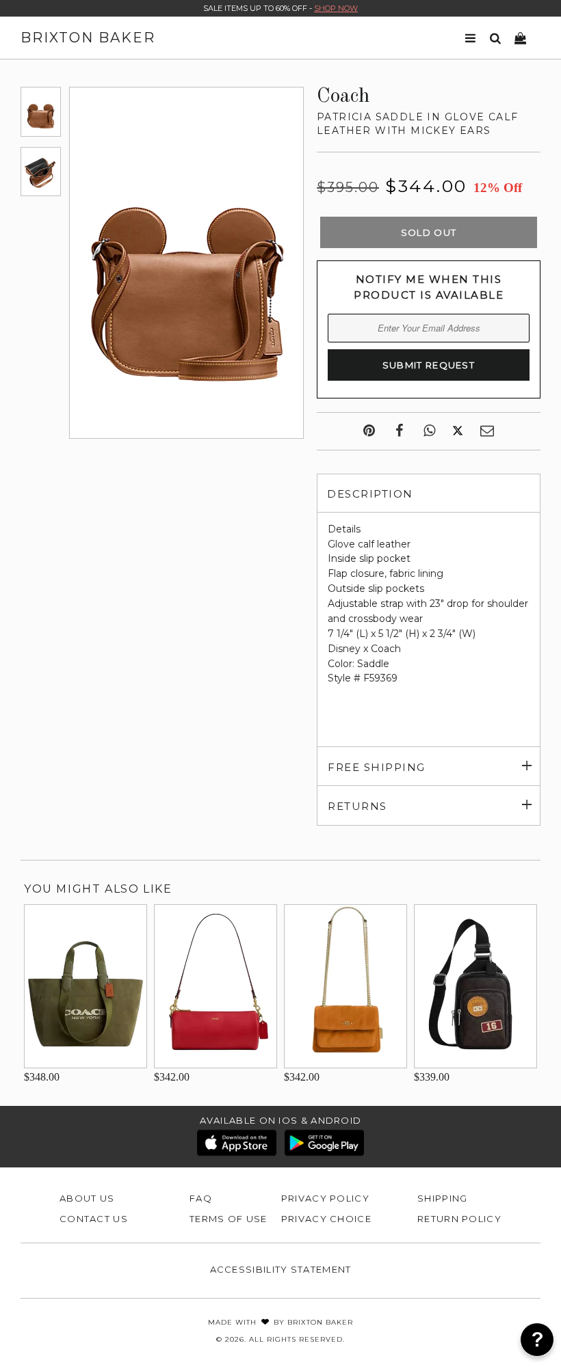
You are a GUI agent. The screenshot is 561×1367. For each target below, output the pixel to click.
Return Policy (459, 1218)
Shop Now (336, 8)
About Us (87, 1198)
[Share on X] (457, 431)
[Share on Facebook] (399, 431)
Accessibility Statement (281, 1269)
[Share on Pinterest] (369, 431)
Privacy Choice (326, 1218)
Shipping (442, 1198)
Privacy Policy (325, 1198)
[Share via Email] (487, 431)
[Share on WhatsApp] (429, 431)
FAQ (201, 1198)
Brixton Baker (88, 37)
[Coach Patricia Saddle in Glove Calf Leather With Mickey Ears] (41, 111)
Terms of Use (229, 1218)
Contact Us (94, 1218)
